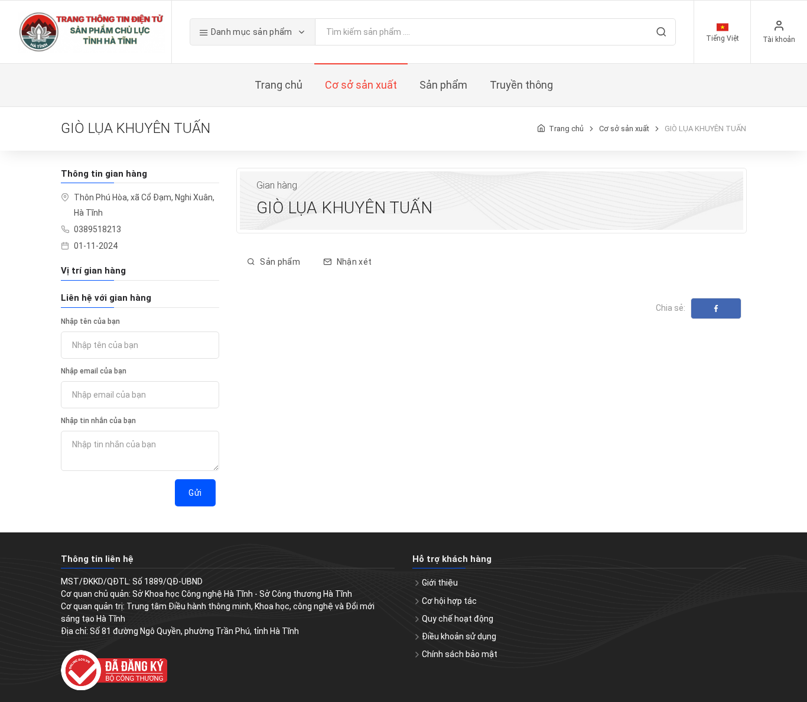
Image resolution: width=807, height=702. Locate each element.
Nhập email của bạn (93, 371)
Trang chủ (566, 128)
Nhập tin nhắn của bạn (98, 421)
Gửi (194, 493)
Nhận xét (353, 261)
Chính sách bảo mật (459, 654)
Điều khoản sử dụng (459, 636)
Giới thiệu (440, 582)
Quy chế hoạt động (457, 618)
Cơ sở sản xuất (624, 128)
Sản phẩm (279, 261)
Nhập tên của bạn (90, 321)
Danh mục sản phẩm (251, 32)
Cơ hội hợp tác (449, 601)
